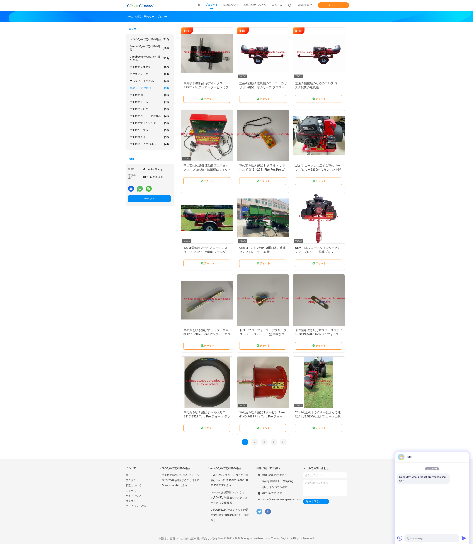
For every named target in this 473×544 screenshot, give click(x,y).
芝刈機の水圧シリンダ (149, 123)
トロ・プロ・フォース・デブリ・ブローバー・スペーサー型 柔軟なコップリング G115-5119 (263, 334)
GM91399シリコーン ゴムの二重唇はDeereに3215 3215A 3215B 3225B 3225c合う (230, 480)
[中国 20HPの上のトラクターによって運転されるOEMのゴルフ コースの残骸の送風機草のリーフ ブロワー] (319, 382)
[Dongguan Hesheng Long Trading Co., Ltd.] (140, 5)
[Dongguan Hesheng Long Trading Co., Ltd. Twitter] (259, 511)
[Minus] (464, 457)
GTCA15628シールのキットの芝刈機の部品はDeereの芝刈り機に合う (230, 514)
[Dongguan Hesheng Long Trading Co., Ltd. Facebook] (268, 511)
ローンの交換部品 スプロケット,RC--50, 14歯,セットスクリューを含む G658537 (229, 497)
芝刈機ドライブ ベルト (149, 144)
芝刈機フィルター (149, 109)
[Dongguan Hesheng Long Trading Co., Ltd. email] (131, 188)
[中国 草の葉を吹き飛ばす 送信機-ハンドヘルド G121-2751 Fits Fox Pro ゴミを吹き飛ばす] (263, 135)
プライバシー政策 (136, 506)
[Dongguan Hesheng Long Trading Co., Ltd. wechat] (149, 188)
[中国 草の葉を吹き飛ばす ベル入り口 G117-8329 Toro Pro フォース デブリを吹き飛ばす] (207, 382)
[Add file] (399, 538)
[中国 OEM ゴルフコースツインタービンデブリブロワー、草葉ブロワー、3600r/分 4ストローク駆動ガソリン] (319, 218)
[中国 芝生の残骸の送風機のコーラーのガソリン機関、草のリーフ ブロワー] (263, 53)
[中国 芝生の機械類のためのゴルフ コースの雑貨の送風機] (319, 53)
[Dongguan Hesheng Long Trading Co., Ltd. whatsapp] (140, 188)
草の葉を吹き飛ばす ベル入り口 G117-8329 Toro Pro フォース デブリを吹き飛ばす (206, 416)
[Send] (464, 538)
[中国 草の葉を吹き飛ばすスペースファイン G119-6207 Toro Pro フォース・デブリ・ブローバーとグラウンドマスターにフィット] (319, 300)
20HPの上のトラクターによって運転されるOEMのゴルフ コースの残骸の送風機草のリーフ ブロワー (318, 416)
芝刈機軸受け (149, 137)
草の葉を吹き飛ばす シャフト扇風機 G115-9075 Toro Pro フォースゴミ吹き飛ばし (206, 334)
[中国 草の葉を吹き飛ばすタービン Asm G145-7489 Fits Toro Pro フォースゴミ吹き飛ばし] (263, 382)
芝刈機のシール (149, 102)
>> (283, 442)
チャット (333, 5)
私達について (133, 485)
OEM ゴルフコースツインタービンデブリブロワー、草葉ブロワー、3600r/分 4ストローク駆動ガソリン (318, 252)
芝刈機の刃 (149, 95)
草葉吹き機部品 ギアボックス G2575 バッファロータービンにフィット (205, 87)
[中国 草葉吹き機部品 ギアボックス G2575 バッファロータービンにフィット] (207, 53)
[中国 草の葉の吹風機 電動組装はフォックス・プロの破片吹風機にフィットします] (207, 135)
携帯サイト (132, 500)
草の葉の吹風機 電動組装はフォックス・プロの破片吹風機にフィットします (207, 169)
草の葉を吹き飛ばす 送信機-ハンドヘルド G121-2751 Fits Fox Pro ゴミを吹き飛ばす (262, 169)
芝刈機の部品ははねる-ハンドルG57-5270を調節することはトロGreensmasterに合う (181, 480)
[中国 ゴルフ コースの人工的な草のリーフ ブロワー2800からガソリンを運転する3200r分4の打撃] (319, 135)
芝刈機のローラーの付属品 (149, 116)
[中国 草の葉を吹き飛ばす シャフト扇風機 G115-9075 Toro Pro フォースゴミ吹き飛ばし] (207, 300)
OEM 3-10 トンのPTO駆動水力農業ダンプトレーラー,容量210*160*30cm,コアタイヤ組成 (262, 252)
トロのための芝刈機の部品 (149, 39)
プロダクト (132, 480)
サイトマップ (133, 495)
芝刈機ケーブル (149, 130)
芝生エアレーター (149, 74)
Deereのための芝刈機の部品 (149, 48)
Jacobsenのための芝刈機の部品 (149, 58)
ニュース (131, 490)
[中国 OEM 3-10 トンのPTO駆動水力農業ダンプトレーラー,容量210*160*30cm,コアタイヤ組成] (263, 218)
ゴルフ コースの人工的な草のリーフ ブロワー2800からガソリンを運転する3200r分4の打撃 (318, 169)
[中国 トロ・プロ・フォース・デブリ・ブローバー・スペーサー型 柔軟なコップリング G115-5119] (263, 300)
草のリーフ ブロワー (149, 88)
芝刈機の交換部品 (149, 67)
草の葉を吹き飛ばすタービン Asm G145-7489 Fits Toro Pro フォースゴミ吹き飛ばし (262, 416)
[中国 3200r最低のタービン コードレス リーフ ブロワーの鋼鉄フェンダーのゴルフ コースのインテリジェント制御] (207, 218)
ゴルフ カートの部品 (149, 81)
